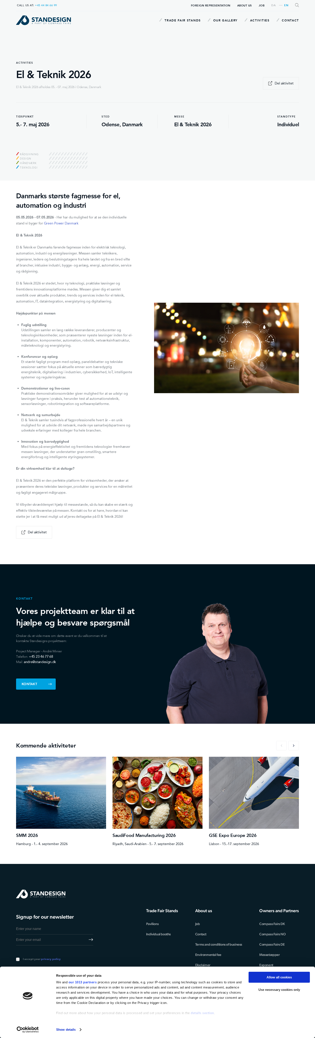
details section (202, 1013)
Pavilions (152, 924)
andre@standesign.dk (40, 662)
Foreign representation (210, 5)
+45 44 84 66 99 (46, 5)
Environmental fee (208, 955)
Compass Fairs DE (272, 944)
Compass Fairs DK (272, 924)
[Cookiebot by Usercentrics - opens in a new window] (27, 1029)
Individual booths (158, 934)
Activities (259, 20)
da (273, 5)
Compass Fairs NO (272, 934)
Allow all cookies (279, 977)
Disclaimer (202, 965)
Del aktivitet (284, 83)
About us (244, 5)
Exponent (266, 965)
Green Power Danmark (61, 223)
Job (262, 5)
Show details (66, 1029)
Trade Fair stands (182, 20)
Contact (290, 20)
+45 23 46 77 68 (41, 656)
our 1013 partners (83, 982)
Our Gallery (225, 20)
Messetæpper (269, 955)
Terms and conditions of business (218, 944)
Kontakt (29, 684)
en (286, 5)
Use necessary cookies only (279, 989)
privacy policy (51, 959)
